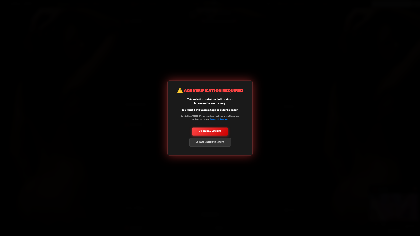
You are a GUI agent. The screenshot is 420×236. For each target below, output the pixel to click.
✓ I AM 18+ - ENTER (210, 131)
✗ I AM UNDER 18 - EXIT (210, 142)
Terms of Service (219, 119)
